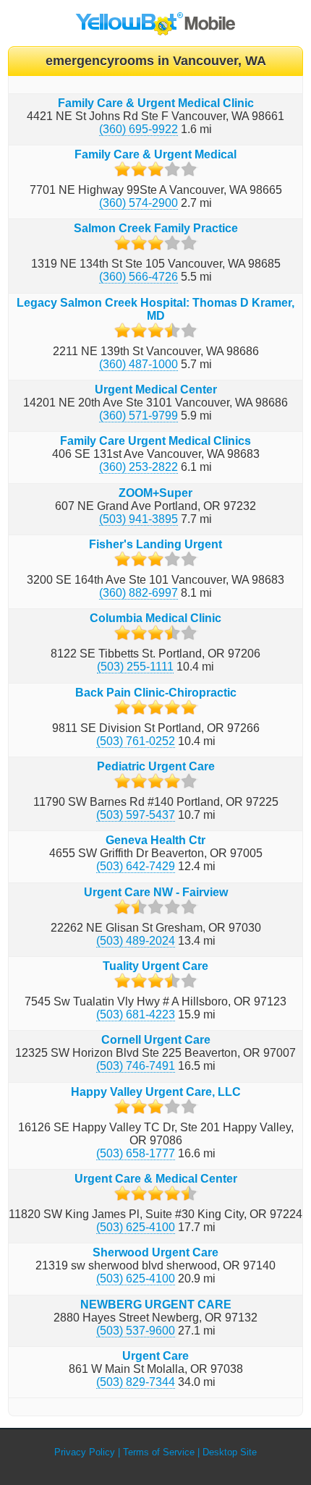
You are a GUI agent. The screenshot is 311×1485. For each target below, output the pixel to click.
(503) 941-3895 (138, 519)
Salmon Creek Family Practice (156, 228)
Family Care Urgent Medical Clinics (155, 441)
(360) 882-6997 (138, 593)
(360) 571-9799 (138, 415)
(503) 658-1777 (135, 1153)
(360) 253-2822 (138, 467)
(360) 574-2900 (138, 203)
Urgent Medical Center (156, 389)
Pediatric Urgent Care (156, 766)
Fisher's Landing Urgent (155, 544)
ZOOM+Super (155, 493)
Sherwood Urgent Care (155, 1252)
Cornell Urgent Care (155, 1040)
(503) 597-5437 (135, 815)
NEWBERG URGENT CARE (155, 1304)
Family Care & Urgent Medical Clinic (156, 103)
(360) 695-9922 (138, 129)
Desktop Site (230, 1452)
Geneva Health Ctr (155, 840)
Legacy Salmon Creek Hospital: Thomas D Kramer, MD (155, 309)
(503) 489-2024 (135, 941)
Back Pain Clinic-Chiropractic (156, 692)
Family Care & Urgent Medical (155, 154)
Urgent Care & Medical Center (155, 1179)
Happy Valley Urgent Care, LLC (156, 1092)
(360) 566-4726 (138, 277)
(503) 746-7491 (135, 1066)
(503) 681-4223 (135, 1014)
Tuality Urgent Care (155, 966)
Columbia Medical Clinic (155, 618)
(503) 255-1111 (135, 666)
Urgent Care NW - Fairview (156, 892)
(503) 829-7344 (135, 1382)
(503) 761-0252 (135, 741)
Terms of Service (159, 1452)
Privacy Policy (84, 1452)
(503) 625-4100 (135, 1227)
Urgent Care (155, 1356)
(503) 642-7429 (135, 866)
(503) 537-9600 (135, 1330)
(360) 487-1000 (138, 364)
